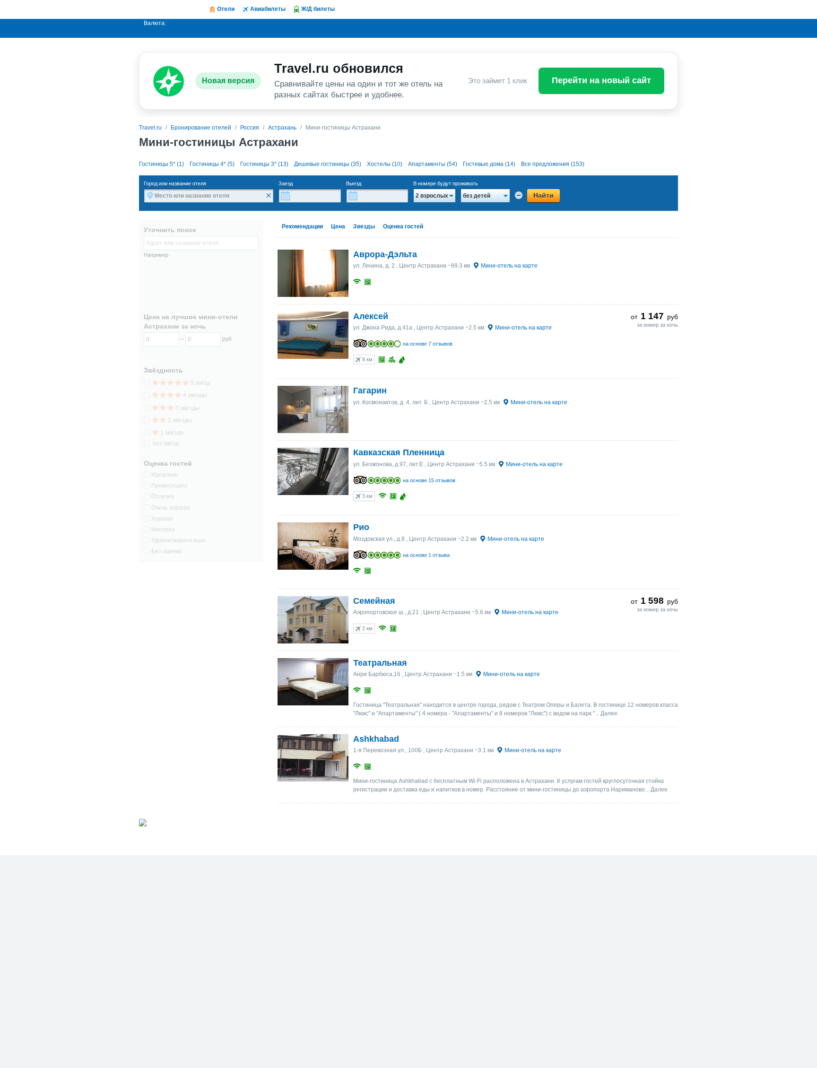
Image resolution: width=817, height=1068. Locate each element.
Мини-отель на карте (509, 265)
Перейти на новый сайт (601, 80)
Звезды (364, 226)
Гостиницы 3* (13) (264, 164)
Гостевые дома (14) (489, 164)
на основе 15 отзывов (429, 480)
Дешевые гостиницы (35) (327, 164)
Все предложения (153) (552, 164)
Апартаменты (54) (432, 164)
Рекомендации (302, 226)
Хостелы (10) (384, 164)
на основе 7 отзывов (427, 344)
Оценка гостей (403, 226)
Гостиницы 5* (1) (161, 164)
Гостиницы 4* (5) (212, 164)
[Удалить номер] (518, 195)
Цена (338, 226)
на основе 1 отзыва (426, 555)
